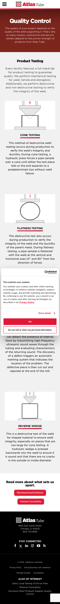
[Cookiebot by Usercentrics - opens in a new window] (44, 272)
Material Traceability (30, 501)
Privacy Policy (15, 567)
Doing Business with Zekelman (37, 567)
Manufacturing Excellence (30, 493)
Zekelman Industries (34, 562)
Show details (44, 313)
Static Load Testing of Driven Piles (30, 583)
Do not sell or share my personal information (30, 330)
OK (30, 321)
